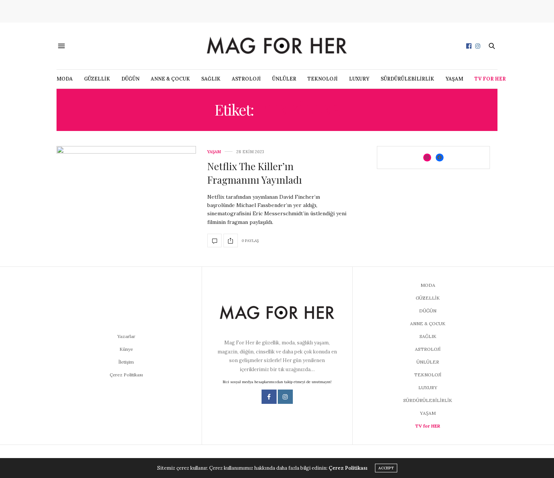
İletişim (126, 362)
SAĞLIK (210, 79)
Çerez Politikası (126, 375)
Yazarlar (126, 336)
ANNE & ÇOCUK (170, 79)
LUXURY (359, 79)
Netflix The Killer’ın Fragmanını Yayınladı (254, 173)
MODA (65, 79)
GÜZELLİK (97, 79)
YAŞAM (454, 79)
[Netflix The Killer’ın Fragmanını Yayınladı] (126, 198)
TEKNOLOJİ (323, 79)
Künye (126, 349)
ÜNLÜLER (284, 79)
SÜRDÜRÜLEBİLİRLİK (407, 79)
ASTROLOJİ (246, 79)
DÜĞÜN (130, 79)
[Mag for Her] (277, 46)
